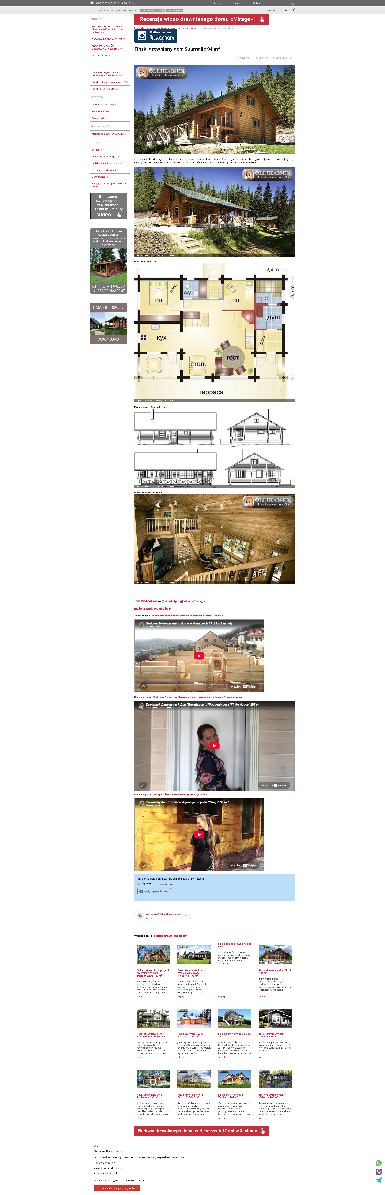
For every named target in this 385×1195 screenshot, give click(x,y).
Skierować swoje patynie (152, 10)
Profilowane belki (102, 111)
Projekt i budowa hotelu (106, 88)
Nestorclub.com (137, 1180)
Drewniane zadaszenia (105, 170)
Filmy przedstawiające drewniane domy (109, 185)
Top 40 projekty (174, 10)
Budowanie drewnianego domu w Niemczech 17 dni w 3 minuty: (187, 615)
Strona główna (141, 27)
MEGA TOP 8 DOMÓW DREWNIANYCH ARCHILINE (107, 47)
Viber (124, 10)
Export (97, 149)
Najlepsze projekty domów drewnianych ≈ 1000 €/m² (107, 74)
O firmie (217, 3)
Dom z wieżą (100, 176)
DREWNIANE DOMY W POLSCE (108, 39)
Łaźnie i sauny (101, 55)
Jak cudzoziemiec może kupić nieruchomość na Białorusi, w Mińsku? (107, 29)
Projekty (237, 3)
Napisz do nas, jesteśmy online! (119, 1188)
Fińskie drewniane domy (189, 27)
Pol (279, 2)
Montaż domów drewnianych (109, 133)
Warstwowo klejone (103, 104)
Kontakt (256, 3)
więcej (140, 996)
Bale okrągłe (100, 118)
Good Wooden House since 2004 (114, 3)
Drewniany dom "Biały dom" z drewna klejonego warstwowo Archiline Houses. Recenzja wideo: (188, 696)
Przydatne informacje (105, 156)
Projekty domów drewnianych (109, 82)
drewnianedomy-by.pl (105, 1172)
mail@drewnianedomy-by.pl (153, 608)
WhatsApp (116, 10)
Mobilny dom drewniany (106, 163)
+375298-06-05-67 (101, 10)
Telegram (132, 10)
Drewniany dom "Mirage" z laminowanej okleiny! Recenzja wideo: (171, 794)
